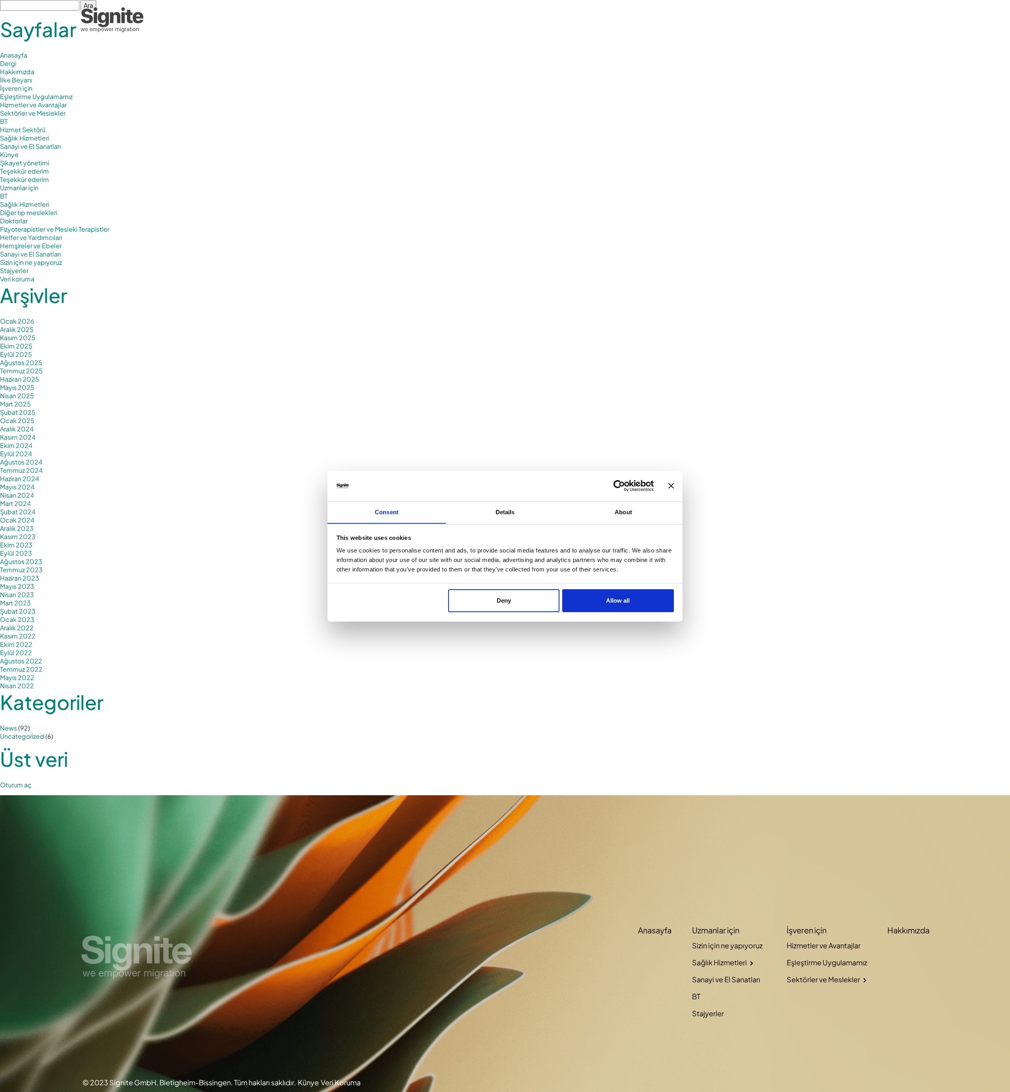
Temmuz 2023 (21, 570)
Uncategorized (22, 736)
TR (924, 20)
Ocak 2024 (17, 520)
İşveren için (16, 88)
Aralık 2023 (17, 528)
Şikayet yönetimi (24, 163)
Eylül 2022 (16, 652)
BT (3, 121)
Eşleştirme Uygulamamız (36, 96)
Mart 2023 (15, 603)
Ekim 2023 (16, 545)
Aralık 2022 (17, 628)
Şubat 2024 (18, 512)
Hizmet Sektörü (22, 129)
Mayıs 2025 (17, 387)
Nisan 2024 (17, 495)
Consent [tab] (386, 511)
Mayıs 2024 (17, 487)
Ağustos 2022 (21, 661)
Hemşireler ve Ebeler (31, 246)
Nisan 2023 (17, 594)
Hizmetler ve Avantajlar (33, 105)
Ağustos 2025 (21, 362)
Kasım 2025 (18, 337)
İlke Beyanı (16, 80)
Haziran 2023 (19, 578)
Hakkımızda (887, 20)
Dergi (8, 63)
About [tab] (623, 511)
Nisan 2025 (17, 395)
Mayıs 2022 (17, 677)
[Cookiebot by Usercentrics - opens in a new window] (619, 486)
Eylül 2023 (16, 553)
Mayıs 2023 (17, 586)
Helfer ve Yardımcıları (31, 237)
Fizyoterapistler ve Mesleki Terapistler (54, 229)
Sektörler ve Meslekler (32, 113)
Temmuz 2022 (21, 669)
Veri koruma (17, 279)
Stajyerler (14, 270)
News (8, 728)
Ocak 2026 (17, 321)
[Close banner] (671, 486)
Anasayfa (713, 20)
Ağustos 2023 (21, 561)
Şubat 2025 (18, 412)
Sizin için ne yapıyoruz (31, 262)
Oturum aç (16, 785)
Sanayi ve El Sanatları (30, 146)
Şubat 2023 (18, 611)
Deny (504, 600)
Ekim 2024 (16, 445)
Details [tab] (505, 511)
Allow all (618, 600)
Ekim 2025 (16, 346)
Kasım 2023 (18, 536)
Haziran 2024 (19, 478)
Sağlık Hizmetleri (24, 138)
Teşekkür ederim (24, 171)
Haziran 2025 (19, 379)
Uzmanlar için (19, 188)
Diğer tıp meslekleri (28, 212)
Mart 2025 (15, 404)
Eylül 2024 (16, 454)
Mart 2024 (15, 503)
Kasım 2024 (18, 437)
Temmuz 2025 (21, 371)
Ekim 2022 (16, 644)
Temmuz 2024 (21, 470)
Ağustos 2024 (21, 462)
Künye (9, 154)
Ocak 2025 (17, 420)
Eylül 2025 (16, 354)
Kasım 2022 (18, 636)
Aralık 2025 (17, 329)
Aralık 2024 (17, 429)
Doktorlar (14, 221)
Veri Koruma (341, 1082)
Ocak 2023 (17, 619)
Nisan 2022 (17, 686)
